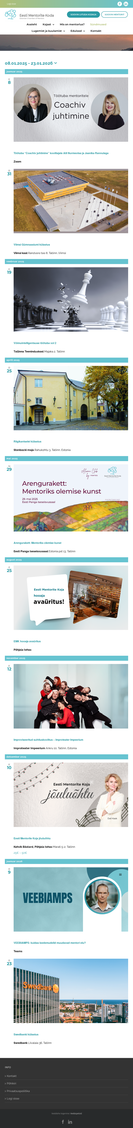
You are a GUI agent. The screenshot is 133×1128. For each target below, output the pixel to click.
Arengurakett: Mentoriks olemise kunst (37, 543)
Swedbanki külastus (26, 1034)
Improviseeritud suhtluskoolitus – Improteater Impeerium (48, 740)
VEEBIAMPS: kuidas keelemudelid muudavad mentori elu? (50, 943)
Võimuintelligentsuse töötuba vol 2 (35, 343)
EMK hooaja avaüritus (27, 641)
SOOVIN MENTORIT (114, 14)
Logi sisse (13, 1098)
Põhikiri (11, 1083)
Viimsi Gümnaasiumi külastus (32, 244)
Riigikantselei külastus (27, 441)
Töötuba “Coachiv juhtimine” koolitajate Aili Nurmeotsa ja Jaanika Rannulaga (61, 153)
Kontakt (12, 1076)
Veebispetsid (76, 1113)
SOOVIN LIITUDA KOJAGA (83, 14)
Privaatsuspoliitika (18, 1091)
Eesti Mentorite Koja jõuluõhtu (32, 838)
